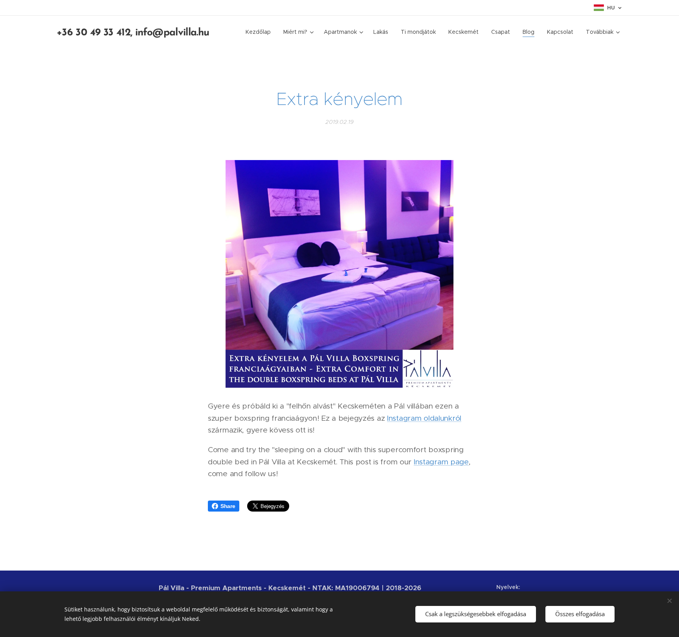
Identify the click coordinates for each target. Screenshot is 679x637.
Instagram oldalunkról (424, 418)
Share (227, 506)
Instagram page (441, 461)
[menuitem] (260, 32)
